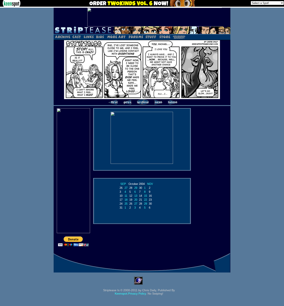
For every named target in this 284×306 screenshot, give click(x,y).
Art (116, 36)
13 (135, 195)
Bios (100, 36)
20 (135, 199)
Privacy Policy (137, 293)
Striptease (142, 30)
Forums (136, 36)
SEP (123, 183)
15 (145, 195)
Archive (62, 36)
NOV (150, 183)
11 (126, 195)
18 (126, 199)
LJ (179, 36)
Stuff (151, 36)
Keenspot (121, 293)
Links (88, 36)
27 (126, 187)
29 (135, 187)
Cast (77, 36)
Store (164, 36)
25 (126, 203)
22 (145, 199)
